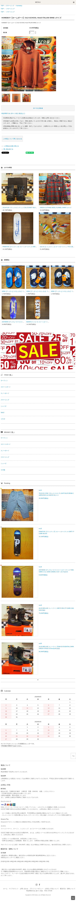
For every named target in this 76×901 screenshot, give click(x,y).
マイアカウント (14, 888)
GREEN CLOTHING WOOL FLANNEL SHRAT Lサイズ (55, 207)
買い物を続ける (8, 149)
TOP (2, 5)
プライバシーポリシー (36, 888)
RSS (45, 891)
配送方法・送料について (67, 888)
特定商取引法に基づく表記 (34, 891)
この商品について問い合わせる (12, 139)
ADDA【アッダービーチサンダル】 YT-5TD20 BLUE (17, 291)
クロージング (10, 5)
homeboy (19, 5)
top (73, 898)
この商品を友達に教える (11, 146)
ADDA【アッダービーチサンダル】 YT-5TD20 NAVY (41, 291)
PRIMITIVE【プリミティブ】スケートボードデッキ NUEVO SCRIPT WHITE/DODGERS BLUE (30, 246)
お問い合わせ (24, 888)
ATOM (50, 891)
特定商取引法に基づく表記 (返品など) (13, 113)
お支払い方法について (52, 888)
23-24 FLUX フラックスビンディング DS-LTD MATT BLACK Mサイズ (23, 207)
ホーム (5, 888)
